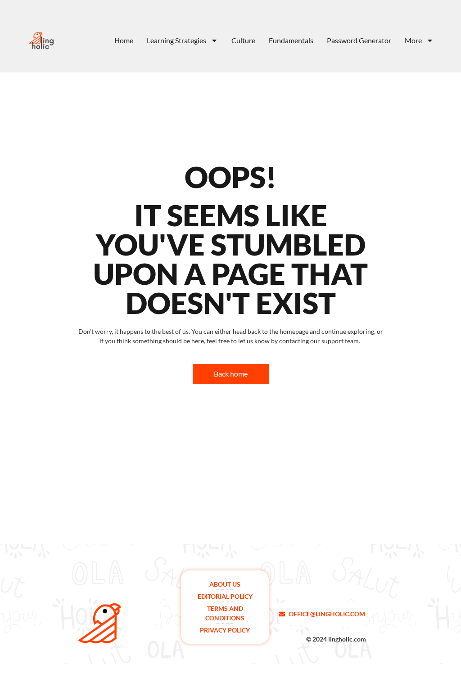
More (413, 40)
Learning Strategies (176, 40)
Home (123, 40)
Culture (243, 40)
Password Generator (359, 40)
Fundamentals (291, 40)
